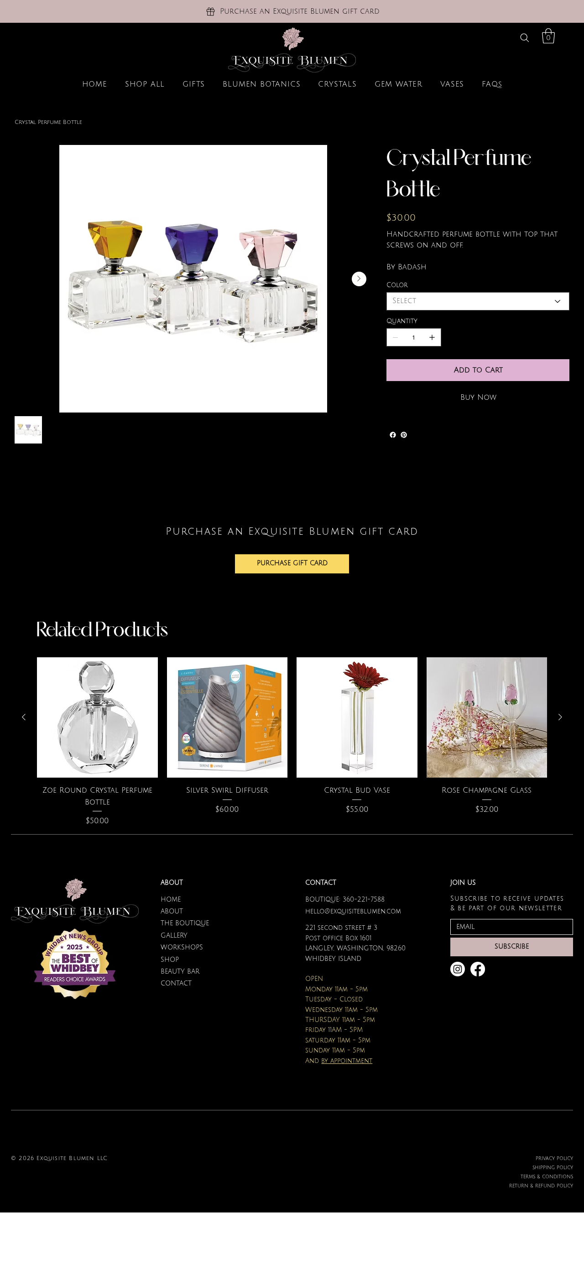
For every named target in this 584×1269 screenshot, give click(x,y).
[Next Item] (359, 279)
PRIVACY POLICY (554, 1158)
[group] (292, 742)
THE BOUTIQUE (185, 923)
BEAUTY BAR (180, 971)
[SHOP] (272, 960)
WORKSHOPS (182, 947)
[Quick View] (97, 717)
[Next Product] (560, 717)
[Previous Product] (23, 717)
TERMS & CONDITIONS (547, 1176)
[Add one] (432, 337)
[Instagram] (457, 969)
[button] (548, 35)
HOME (171, 899)
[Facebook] (392, 434)
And (338, 1061)
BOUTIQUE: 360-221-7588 (345, 899)
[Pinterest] (403, 434)
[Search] (524, 37)
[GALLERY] (272, 936)
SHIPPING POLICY (552, 1167)
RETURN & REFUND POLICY (541, 1185)
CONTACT (176, 983)
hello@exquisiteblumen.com (353, 911)
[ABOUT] (272, 912)
